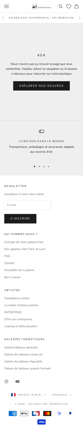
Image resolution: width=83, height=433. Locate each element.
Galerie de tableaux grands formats (27, 368)
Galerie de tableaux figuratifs (23, 361)
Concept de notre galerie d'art (23, 242)
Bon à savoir (12, 277)
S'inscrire (20, 219)
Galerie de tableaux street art (23, 354)
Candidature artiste (16, 298)
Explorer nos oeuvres (41, 86)
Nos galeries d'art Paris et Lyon (25, 249)
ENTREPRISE (13, 312)
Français (59, 394)
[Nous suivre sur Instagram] (6, 381)
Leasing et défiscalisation (20, 326)
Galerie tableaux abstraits (21, 347)
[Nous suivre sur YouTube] (17, 381)
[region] (41, 144)
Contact (9, 263)
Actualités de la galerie (19, 270)
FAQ (7, 256)
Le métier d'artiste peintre (21, 305)
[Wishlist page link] (68, 6)
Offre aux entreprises (18, 319)
